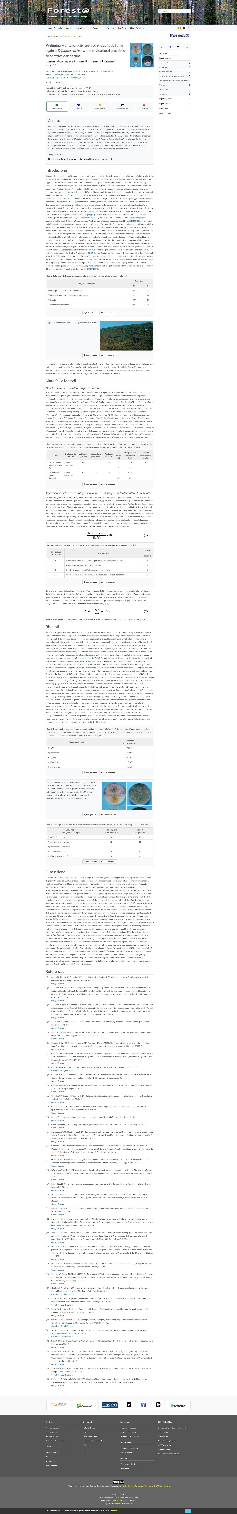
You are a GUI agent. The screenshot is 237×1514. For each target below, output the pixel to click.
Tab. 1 (85, 189)
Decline (56, 159)
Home (49, 28)
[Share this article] (169, 46)
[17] (106, 951)
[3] (89, 253)
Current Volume (52, 1428)
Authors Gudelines (128, 1432)
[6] (81, 189)
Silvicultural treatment (89, 159)
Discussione (163, 89)
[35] (89, 269)
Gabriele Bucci (117, 1501)
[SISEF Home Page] (178, 1405)
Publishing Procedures (129, 1428)
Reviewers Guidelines (129, 1448)
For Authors (94, 28)
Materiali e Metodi (165, 72)
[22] (93, 214)
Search (69, 28)
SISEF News (163, 1432)
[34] (83, 195)
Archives (59, 36)
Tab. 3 (133, 600)
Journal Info (81, 28)
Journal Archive (52, 1432)
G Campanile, (53, 61)
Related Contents (166, 113)
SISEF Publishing (137, 28)
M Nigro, (82, 61)
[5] (130, 501)
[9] (121, 447)
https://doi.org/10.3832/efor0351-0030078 (67, 74)
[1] (103, 501)
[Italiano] (179, 28)
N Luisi (50, 65)
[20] (85, 227)
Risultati (162, 85)
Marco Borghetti (121, 1497)
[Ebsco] (109, 1405)
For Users (122, 28)
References (163, 94)
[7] (95, 658)
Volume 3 (93, 71)
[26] (71, 195)
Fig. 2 (56, 684)
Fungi (64, 159)
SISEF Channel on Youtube (168, 1454)
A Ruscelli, (110, 61)
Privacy (86, 1445)
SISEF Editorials (164, 1436)
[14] (68, 237)
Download (163, 108)
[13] (122, 648)
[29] (75, 195)
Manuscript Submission (130, 1436)
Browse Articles (52, 1436)
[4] (92, 269)
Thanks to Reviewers (129, 1452)
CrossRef (55, 1070)
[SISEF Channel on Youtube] (158, 1405)
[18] (133, 903)
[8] (98, 658)
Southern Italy (108, 159)
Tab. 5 (91, 687)
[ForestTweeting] (129, 1405)
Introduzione (163, 67)
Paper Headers (164, 63)
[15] (138, 221)
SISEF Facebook (164, 1449)
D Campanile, (68, 61)
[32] (79, 195)
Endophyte (72, 159)
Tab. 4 (145, 674)
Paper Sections (165, 58)
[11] (134, 221)
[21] (87, 658)
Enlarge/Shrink (92, 313)
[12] (138, 447)
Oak (50, 159)
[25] (68, 395)
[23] (91, 658)
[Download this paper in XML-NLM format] (187, 46)
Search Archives (52, 1452)
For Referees (109, 28)
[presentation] (97, 535)
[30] (54, 935)
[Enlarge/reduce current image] (126, 336)
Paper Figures (165, 98)
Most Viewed (51, 1465)
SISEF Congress (164, 1445)
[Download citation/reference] (178, 46)
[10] (76, 227)
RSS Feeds (125, 1468)
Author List (50, 1461)
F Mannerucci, (96, 61)
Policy (86, 1432)
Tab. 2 (57, 408)
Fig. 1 (62, 195)
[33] (125, 262)
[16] (55, 919)
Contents (58, 28)
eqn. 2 (106, 604)
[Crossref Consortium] (84, 1405)
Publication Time (90, 1436)
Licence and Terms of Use (94, 1441)
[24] (96, 269)
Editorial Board (89, 1428)
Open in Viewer (110, 313)
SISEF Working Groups (167, 1441)
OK (188, 1511)
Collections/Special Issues (56, 1441)
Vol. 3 (70, 36)
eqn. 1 (125, 526)
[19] (67, 195)
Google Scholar (57, 983)
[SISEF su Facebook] (143, 1405)
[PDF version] (161, 46)
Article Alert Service (129, 1464)
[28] (80, 227)
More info (115, 1511)
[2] (130, 221)
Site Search (50, 1457)
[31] (58, 935)
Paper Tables (164, 103)
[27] (93, 253)
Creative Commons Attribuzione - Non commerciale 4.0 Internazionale (145, 1486)
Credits (86, 1449)
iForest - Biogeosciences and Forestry (173, 1428)
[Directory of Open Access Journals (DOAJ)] (58, 1405)
